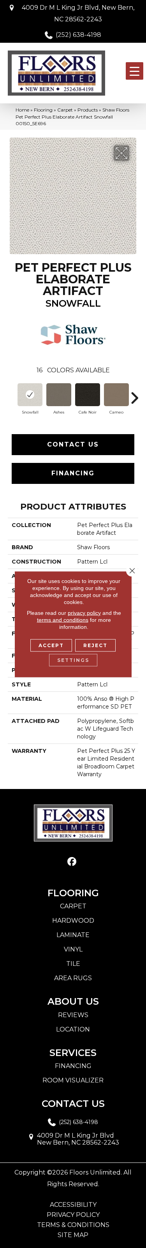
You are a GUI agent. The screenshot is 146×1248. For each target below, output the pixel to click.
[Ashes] (58, 394)
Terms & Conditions (73, 1225)
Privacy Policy (73, 1215)
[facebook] (71, 862)
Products (87, 110)
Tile (73, 963)
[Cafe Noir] (87, 394)
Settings (73, 660)
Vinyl (73, 949)
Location (73, 1029)
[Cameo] (116, 394)
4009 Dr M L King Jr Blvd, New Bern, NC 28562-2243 (78, 13)
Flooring (43, 110)
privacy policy (84, 612)
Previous (12, 394)
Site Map (73, 1235)
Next (134, 394)
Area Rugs (73, 978)
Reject (95, 645)
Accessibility (73, 1205)
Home (22, 110)
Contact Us (73, 444)
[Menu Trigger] (134, 71)
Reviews (73, 1015)
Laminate (73, 935)
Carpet (65, 110)
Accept (51, 645)
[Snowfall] (30, 394)
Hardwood (73, 920)
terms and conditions (62, 619)
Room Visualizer (73, 1080)
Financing (73, 473)
